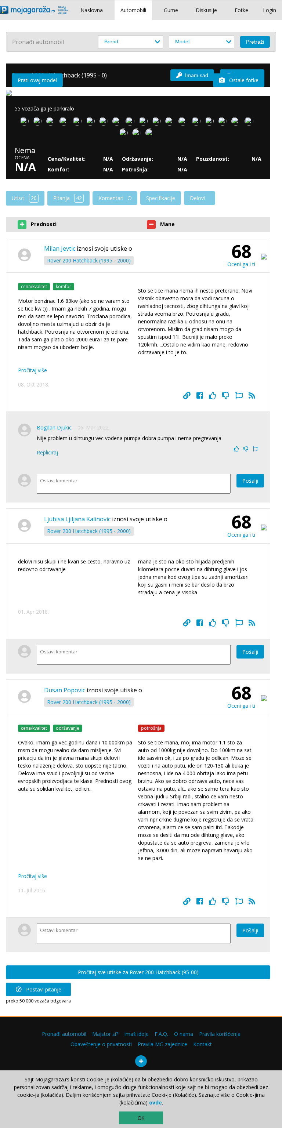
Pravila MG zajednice (162, 1044)
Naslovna (91, 10)
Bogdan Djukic (54, 427)
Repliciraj (47, 452)
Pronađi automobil (64, 1033)
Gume (171, 10)
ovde (155, 1102)
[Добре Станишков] (131, 122)
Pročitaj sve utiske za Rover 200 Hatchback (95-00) (138, 972)
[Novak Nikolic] (158, 122)
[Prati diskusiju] (252, 396)
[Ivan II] (250, 122)
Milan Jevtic (59, 248)
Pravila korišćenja (220, 1033)
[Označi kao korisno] (212, 396)
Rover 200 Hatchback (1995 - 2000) (89, 260)
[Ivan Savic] (52, 122)
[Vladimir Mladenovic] (145, 122)
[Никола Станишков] (118, 122)
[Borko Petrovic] (184, 122)
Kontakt (202, 1044)
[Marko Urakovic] (211, 122)
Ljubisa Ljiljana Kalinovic (77, 519)
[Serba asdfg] (26, 122)
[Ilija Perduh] (39, 122)
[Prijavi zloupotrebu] (239, 396)
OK (141, 1118)
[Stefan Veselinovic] (78, 122)
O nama (183, 1033)
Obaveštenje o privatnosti (101, 1044)
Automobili (133, 10)
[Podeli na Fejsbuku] (200, 396)
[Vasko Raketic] (237, 122)
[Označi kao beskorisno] (226, 396)
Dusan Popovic (64, 690)
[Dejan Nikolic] (224, 122)
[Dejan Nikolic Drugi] (138, 134)
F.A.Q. (161, 1033)
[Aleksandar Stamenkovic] (151, 134)
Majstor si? (105, 1033)
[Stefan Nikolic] (125, 134)
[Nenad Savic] (92, 122)
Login (269, 10)
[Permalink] (187, 396)
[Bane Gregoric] (65, 122)
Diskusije (206, 10)
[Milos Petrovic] (105, 122)
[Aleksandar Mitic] (197, 122)
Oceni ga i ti (241, 264)
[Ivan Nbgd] (171, 122)
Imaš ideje (136, 1033)
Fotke (241, 10)
